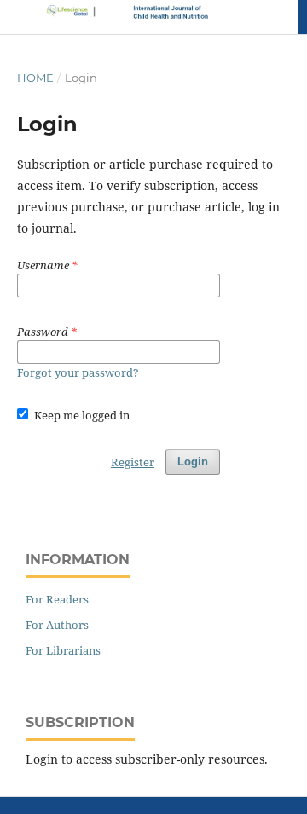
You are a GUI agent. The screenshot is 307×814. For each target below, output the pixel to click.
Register (132, 462)
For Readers (57, 599)
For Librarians (63, 650)
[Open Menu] (17, 17)
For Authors (57, 624)
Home (35, 77)
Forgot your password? (78, 372)
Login (192, 461)
